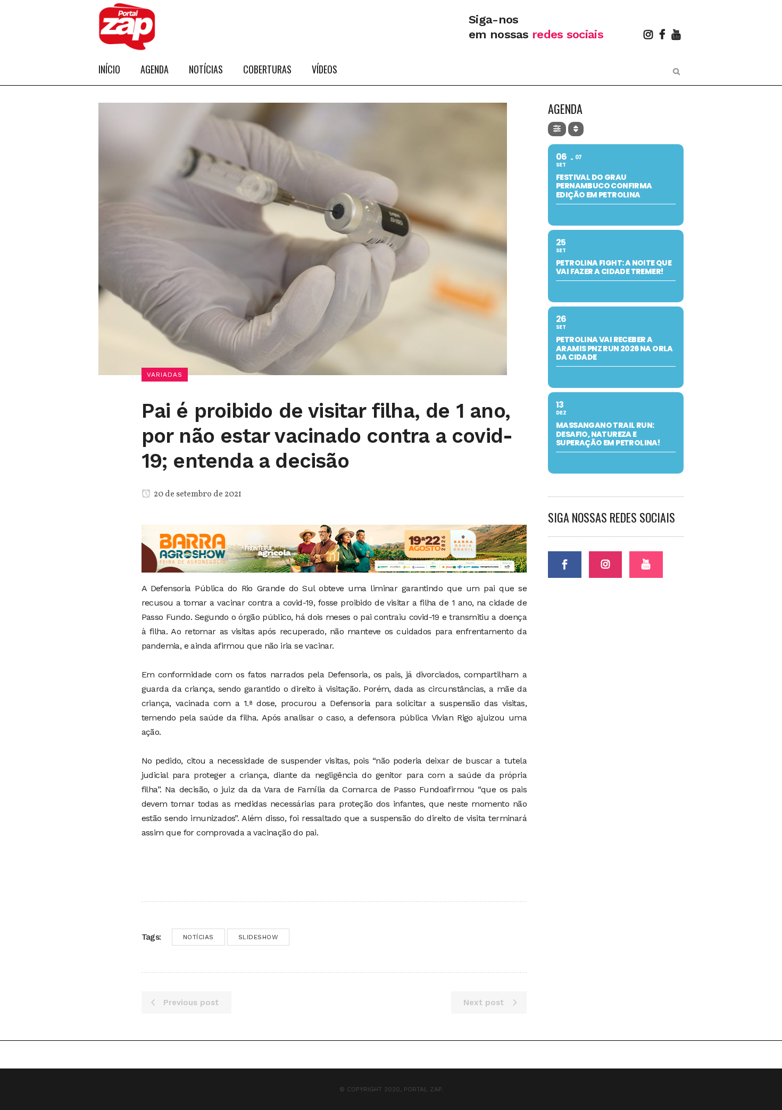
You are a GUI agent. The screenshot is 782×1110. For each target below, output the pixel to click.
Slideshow (258, 937)
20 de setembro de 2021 (197, 494)
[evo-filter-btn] (557, 129)
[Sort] (576, 129)
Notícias (198, 937)
